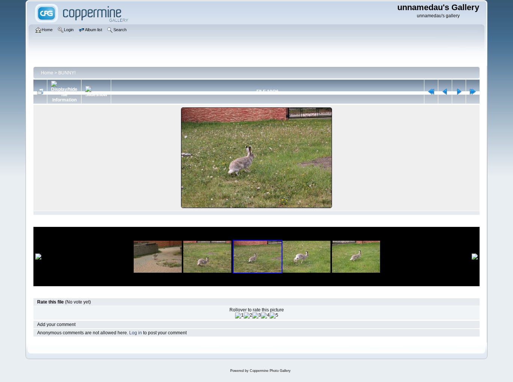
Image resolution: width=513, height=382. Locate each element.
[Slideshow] (96, 91)
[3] (256, 316)
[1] (239, 316)
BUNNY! (66, 72)
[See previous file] (445, 92)
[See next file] (459, 92)
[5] (274, 316)
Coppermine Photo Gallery (270, 371)
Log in (135, 332)
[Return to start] (431, 92)
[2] (248, 316)
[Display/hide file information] (64, 92)
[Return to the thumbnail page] (40, 92)
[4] (265, 316)
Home (47, 72)
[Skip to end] (473, 92)
